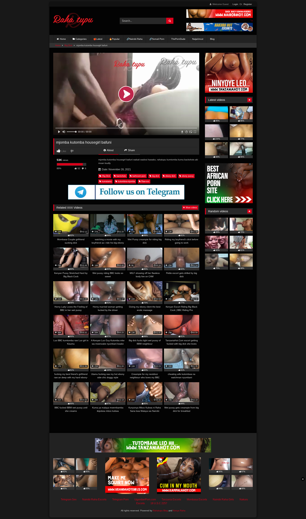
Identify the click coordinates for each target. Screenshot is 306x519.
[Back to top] (296, 509)
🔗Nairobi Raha (134, 39)
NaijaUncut (197, 39)
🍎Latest (97, 39)
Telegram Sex (68, 499)
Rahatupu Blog (160, 510)
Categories (81, 39)
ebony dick (170, 176)
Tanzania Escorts (171, 499)
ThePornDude (178, 39)
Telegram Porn (120, 499)
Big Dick (68, 45)
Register (248, 4)
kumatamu (107, 181)
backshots (121, 176)
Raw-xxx (145, 181)
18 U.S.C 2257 (158, 503)
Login (235, 4)
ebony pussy (188, 176)
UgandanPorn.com (145, 499)
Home (63, 39)
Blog (212, 39)
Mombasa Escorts (197, 499)
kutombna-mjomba (126, 181)
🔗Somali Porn (156, 39)
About (109, 150)
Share (131, 150)
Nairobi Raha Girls (223, 499)
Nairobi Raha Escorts (94, 499)
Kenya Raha (179, 510)
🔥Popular (114, 39)
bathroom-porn (139, 176)
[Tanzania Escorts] (229, 91)
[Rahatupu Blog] (73, 21)
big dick (155, 176)
